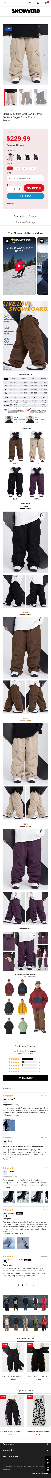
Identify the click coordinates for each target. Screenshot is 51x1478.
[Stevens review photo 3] (37, 1197)
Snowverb (6, 120)
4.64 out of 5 (32, 1051)
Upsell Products (25, 1390)
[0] (45, 3)
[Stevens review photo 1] (9, 1197)
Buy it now (25, 196)
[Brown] (19, 157)
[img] (8, 1096)
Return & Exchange (25, 222)
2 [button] (22, 1285)
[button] (14, 1059)
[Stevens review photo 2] (23, 1197)
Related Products (25, 1338)
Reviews (33, 216)
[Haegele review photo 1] (9, 1243)
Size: (9, 163)
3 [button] (26, 1285)
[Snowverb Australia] (25, 11)
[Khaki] (10, 157)
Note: (9, 173)
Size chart (10, 203)
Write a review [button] (25, 1078)
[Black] (27, 157)
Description (19, 216)
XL (32, 168)
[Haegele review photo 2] (23, 1243)
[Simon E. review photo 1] (9, 1124)
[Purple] (36, 157)
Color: (12, 150)
